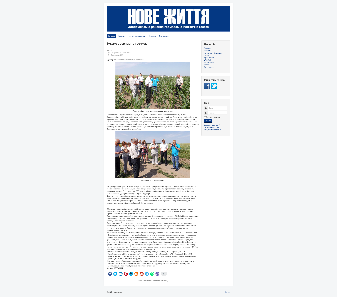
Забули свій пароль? (212, 129)
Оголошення (164, 36)
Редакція (121, 36)
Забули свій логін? (211, 127)
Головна (111, 36)
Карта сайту (209, 62)
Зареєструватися (211, 125)
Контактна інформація (137, 36)
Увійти (208, 120)
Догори (227, 292)
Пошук (206, 55)
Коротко (152, 36)
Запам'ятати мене (213, 117)
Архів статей (209, 57)
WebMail (207, 60)
